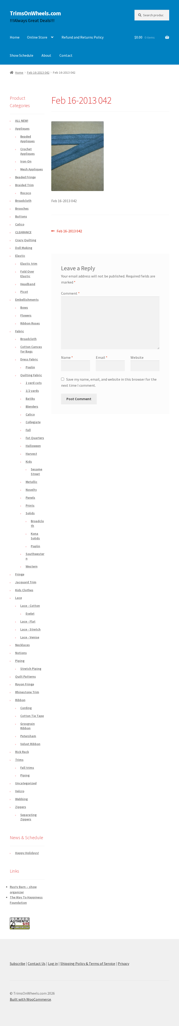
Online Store (37, 37)
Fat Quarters (35, 438)
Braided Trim (24, 185)
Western (32, 566)
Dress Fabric (29, 359)
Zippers (20, 807)
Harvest (31, 454)
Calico (19, 224)
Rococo (25, 193)
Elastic (20, 256)
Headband (27, 284)
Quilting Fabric (31, 375)
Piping (19, 661)
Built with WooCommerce (30, 999)
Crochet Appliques (27, 151)
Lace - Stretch (30, 629)
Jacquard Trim (25, 582)
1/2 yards (32, 391)
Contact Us (36, 963)
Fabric (19, 331)
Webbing (21, 799)
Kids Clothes (24, 590)
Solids (30, 513)
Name (67, 357)
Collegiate (33, 422)
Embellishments (27, 299)
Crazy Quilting (25, 240)
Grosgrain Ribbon (27, 726)
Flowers (25, 315)
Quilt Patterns (25, 676)
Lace (18, 598)
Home (15, 37)
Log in (53, 963)
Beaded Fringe (25, 177)
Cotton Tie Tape (32, 716)
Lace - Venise (29, 637)
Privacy (123, 963)
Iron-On (25, 161)
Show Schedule (21, 55)
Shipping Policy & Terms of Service (87, 963)
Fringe (19, 574)
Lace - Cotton (30, 606)
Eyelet (30, 613)
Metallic (31, 482)
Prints (30, 505)
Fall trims (27, 767)
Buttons (21, 216)
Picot (24, 292)
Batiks (30, 398)
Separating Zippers (28, 817)
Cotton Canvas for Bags (31, 349)
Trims (19, 760)
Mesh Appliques (31, 169)
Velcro (19, 791)
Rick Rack (22, 752)
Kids (29, 461)
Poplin (30, 367)
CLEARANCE (23, 232)
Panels (30, 497)
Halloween (33, 446)
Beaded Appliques (27, 138)
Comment (70, 293)
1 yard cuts (34, 383)
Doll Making (23, 248)
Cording (26, 708)
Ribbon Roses (30, 323)
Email (101, 357)
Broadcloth (23, 200)
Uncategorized (26, 783)
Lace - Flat (27, 621)
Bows (24, 307)
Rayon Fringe (24, 684)
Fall (28, 430)
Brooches (22, 208)
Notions (21, 653)
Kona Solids (35, 535)
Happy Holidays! (27, 853)
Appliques (22, 128)
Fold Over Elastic (27, 273)
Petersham (28, 736)
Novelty (31, 490)
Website (137, 357)
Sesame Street (36, 471)
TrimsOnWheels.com (35, 13)
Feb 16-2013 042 (38, 72)
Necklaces (22, 645)
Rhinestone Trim (27, 692)
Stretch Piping (30, 668)
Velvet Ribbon (30, 744)
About (46, 55)
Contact (65, 55)
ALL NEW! (21, 121)
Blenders (32, 406)
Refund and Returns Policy (82, 37)
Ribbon (20, 700)
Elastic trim (28, 263)
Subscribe (17, 963)
